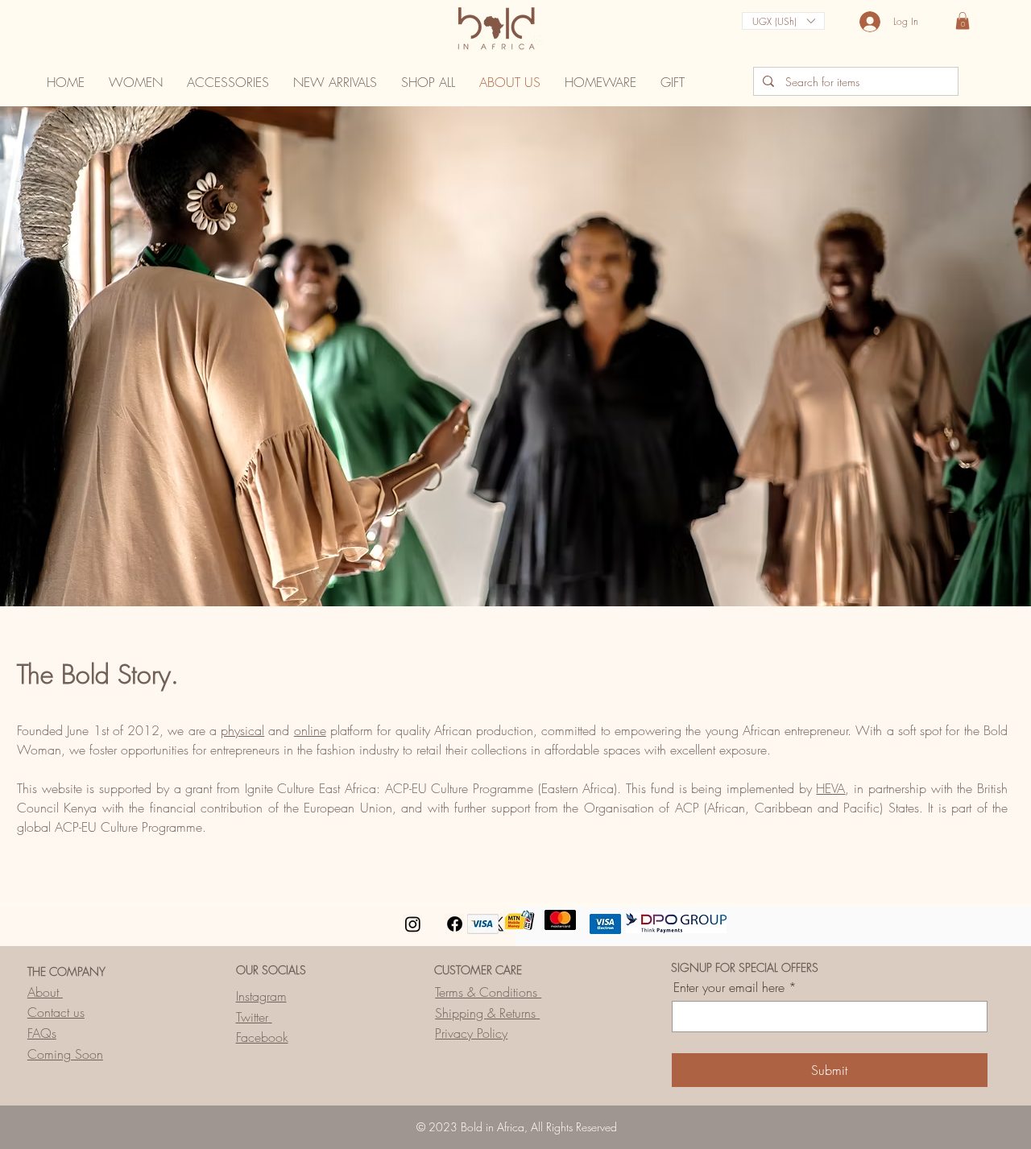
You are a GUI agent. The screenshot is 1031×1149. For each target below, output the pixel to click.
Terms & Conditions (488, 992)
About (45, 992)
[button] (783, 21)
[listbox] (783, 21)
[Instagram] (413, 924)
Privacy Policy (471, 1033)
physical (242, 730)
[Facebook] (455, 924)
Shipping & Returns (487, 1013)
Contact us (56, 1012)
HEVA (830, 788)
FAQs (41, 1033)
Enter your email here (729, 987)
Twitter (252, 1017)
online (310, 730)
